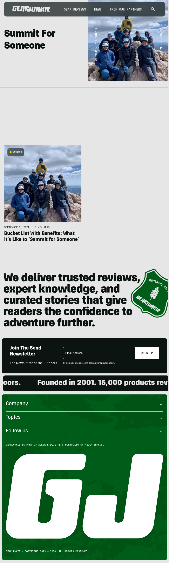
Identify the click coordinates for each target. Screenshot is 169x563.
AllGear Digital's (51, 444)
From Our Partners (126, 9)
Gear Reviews (75, 9)
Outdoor (17, 152)
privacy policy (107, 363)
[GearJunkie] (31, 9)
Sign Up (147, 353)
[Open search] (153, 9)
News (98, 9)
